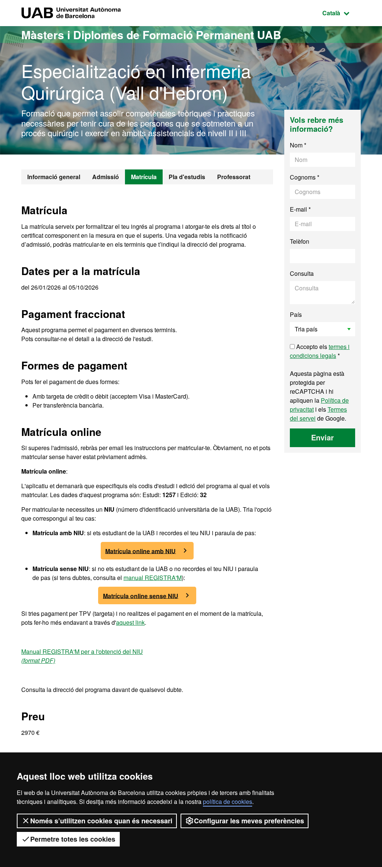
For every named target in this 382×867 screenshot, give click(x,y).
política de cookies (227, 801)
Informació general (53, 176)
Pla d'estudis (187, 176)
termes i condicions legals (320, 351)
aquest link (130, 622)
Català (341, 12)
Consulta (302, 273)
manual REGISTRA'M (152, 577)
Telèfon (299, 241)
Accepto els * (320, 351)
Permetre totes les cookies (72, 839)
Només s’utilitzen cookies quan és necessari (101, 821)
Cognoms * (304, 177)
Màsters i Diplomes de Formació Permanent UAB (151, 34)
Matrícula (144, 176)
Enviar (322, 437)
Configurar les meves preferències (249, 821)
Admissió (105, 176)
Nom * (298, 145)
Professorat (233, 176)
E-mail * (300, 209)
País (296, 314)
